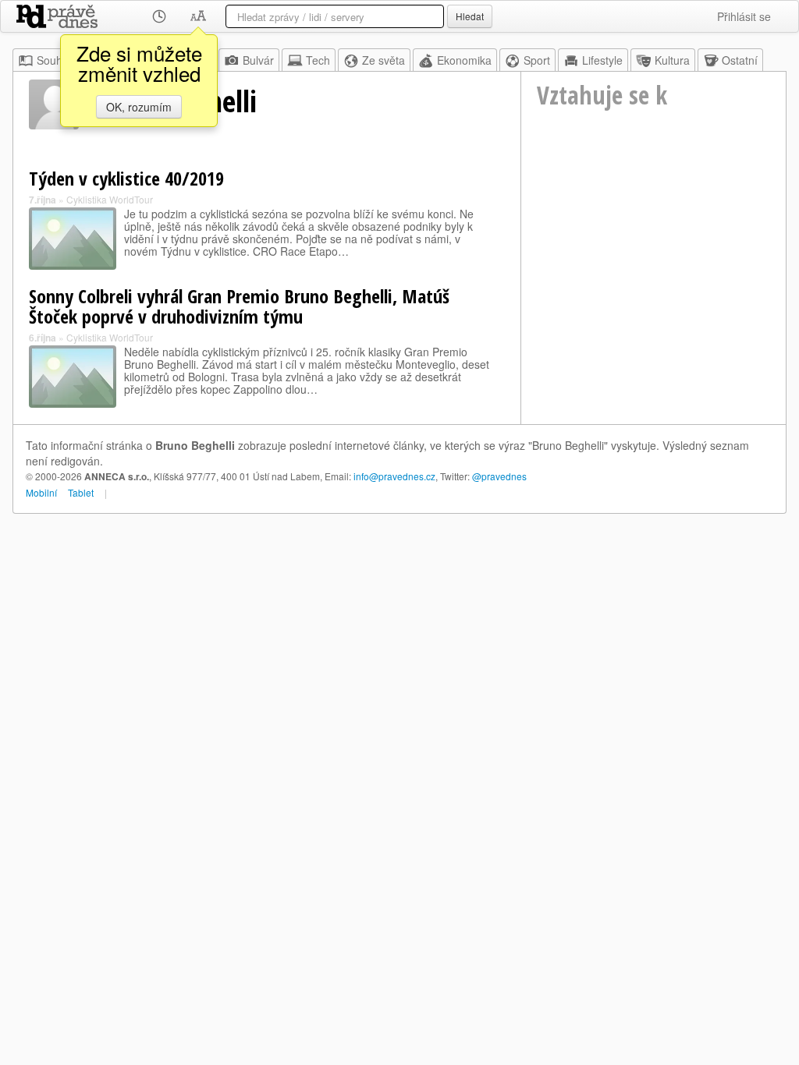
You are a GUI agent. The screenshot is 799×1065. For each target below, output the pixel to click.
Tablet (81, 492)
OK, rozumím (139, 107)
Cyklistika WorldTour (109, 199)
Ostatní (740, 60)
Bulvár (258, 60)
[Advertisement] (653, 258)
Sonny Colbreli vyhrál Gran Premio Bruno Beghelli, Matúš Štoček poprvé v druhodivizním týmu (239, 306)
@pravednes (499, 476)
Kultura (672, 60)
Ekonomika (464, 60)
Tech (318, 60)
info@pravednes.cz (394, 476)
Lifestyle (602, 60)
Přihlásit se (744, 16)
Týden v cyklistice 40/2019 (126, 178)
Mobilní (41, 492)
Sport (537, 60)
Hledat (470, 16)
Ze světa (383, 60)
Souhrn (55, 60)
